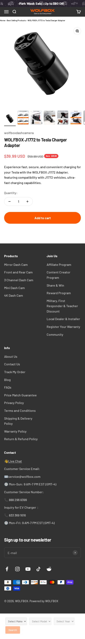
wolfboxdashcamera (19, 133)
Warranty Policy (15, 431)
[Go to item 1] (10, 119)
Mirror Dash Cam (16, 264)
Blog (7, 380)
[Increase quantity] (27, 201)
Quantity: (11, 193)
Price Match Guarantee (20, 395)
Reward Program (59, 293)
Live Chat (15, 461)
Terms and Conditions (20, 410)
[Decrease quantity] (9, 201)
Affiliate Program (59, 264)
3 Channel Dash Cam (18, 280)
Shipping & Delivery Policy (18, 421)
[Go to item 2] (23, 118)
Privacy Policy (14, 403)
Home (2, 20)
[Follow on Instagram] (17, 569)
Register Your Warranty (63, 327)
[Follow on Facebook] (7, 569)
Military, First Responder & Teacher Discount (62, 306)
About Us (10, 356)
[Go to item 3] (36, 118)
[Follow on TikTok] (38, 569)
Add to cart (42, 218)
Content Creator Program (58, 274)
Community (55, 334)
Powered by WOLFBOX (44, 601)
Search (12, 630)
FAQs (7, 387)
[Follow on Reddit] (49, 569)
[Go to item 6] (76, 118)
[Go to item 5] (62, 118)
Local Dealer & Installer (63, 319)
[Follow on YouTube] (28, 569)
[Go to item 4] (49, 118)
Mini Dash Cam (14, 288)
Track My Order (14, 372)
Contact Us (12, 364)
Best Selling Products (16, 20)
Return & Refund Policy (21, 439)
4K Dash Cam (13, 295)
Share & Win (55, 285)
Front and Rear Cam (18, 272)
